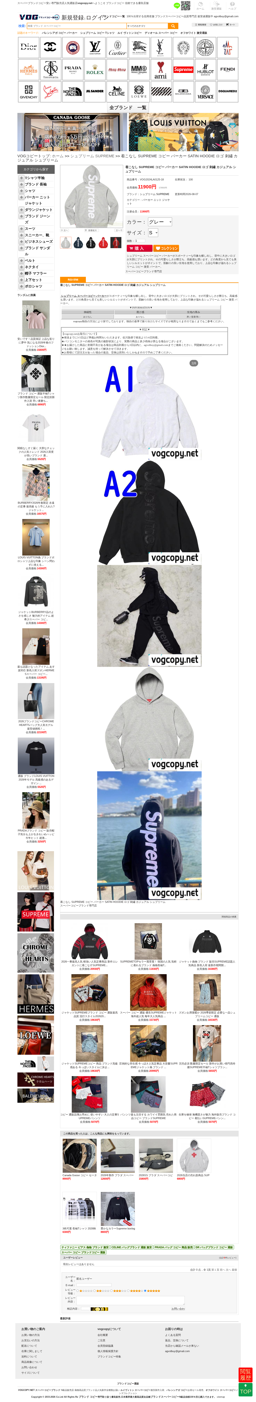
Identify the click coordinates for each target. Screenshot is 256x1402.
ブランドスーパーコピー (169, 16)
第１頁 (215, 1269)
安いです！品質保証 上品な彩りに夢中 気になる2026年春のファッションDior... (36, 342)
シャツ (30, 191)
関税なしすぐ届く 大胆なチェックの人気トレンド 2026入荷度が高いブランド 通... (36, 452)
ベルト (30, 260)
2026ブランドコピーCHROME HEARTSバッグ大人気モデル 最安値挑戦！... (36, 725)
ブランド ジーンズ (37, 219)
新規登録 (72, 17)
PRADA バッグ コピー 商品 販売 (174, 1247)
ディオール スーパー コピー (161, 32)
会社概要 (103, 1334)
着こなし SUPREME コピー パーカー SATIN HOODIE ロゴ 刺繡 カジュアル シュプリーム (112, 901)
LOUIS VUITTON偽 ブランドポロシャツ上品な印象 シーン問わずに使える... (36, 561)
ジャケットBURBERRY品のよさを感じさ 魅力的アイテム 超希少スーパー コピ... (36, 616)
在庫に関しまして (31, 1351)
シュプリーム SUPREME (92, 156)
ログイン (97, 17)
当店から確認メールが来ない (182, 1345)
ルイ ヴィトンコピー (130, 32)
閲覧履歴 (245, 1374)
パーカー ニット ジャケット (37, 200)
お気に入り (216, 25)
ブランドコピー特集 (109, 1356)
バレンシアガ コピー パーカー (59, 32)
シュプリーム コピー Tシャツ (97, 32)
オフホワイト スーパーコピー (221, 1390)
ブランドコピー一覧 (113, 16)
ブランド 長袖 (36, 184)
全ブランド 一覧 (128, 107)
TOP (245, 1391)
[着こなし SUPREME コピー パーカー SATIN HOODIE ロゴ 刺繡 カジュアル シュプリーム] (91, 196)
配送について (29, 1345)
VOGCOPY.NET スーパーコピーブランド (39, 1390)
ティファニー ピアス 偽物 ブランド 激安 (85, 1247)
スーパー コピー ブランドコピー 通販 (83, 1252)
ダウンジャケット (39, 210)
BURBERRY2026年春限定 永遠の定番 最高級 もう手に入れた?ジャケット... (36, 506)
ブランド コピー (88, 1396)
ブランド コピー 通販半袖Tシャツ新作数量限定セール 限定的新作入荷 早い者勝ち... (36, 397)
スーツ (30, 229)
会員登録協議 (105, 1345)
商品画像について (31, 1361)
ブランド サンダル (37, 251)
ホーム (58, 156)
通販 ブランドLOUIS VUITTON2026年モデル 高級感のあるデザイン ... (36, 779)
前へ (222, 1269)
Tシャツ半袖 (35, 178)
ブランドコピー (115, 3)
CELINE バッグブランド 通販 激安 (131, 1247)
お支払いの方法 (30, 1340)
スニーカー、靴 (37, 235)
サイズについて (30, 1372)
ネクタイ (32, 267)
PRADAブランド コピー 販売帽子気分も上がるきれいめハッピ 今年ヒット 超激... (36, 834)
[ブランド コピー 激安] (39, 17)
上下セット (33, 280)
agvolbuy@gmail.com (226, 16)
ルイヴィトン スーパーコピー (136, 1390)
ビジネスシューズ (39, 241)
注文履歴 (201, 25)
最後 (234, 1269)
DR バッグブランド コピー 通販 (214, 1247)
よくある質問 (173, 1334)
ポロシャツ (33, 286)
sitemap (221, 1397)
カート (230, 25)
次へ (228, 1269)
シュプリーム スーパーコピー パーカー (83, 295)
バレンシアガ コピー (177, 1390)
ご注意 (101, 1340)
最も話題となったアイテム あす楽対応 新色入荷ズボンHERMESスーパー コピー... (36, 670)
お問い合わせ (29, 1367)
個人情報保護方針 (108, 1351)
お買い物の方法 (30, 1334)
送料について (29, 1356)
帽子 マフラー (36, 273)
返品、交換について (177, 1340)
